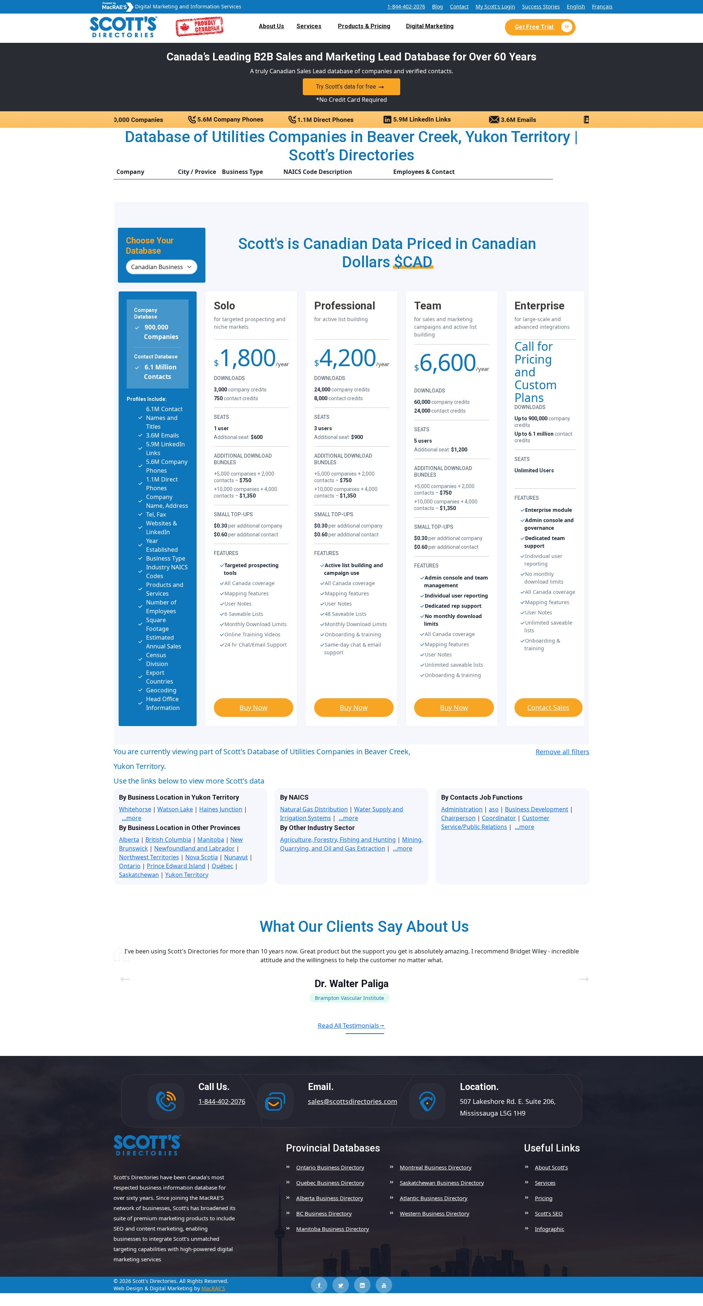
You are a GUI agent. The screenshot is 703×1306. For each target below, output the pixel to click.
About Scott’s (551, 1167)
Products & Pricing (364, 26)
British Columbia (168, 840)
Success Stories (541, 6)
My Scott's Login (495, 6)
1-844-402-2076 (406, 6)
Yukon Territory (186, 875)
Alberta (129, 840)
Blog (437, 6)
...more (131, 818)
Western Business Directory (434, 1213)
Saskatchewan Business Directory (442, 1182)
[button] (581, 975)
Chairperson (458, 818)
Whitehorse (135, 809)
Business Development (536, 809)
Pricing (544, 1198)
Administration (462, 809)
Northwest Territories (149, 857)
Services (309, 26)
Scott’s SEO (549, 1213)
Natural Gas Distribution (314, 809)
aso (494, 809)
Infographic (549, 1228)
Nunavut (236, 857)
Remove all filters (562, 751)
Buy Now (253, 707)
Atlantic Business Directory (434, 1198)
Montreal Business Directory (436, 1167)
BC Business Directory (324, 1213)
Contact (459, 6)
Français (602, 6)
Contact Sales (548, 707)
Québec (222, 866)
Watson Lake (175, 809)
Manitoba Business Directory (332, 1228)
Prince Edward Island (176, 866)
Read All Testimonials (348, 1025)
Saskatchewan (139, 875)
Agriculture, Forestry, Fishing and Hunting (338, 840)
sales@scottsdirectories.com (352, 1101)
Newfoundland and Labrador (194, 848)
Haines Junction (220, 809)
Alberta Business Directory (329, 1198)
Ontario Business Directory (330, 1167)
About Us (271, 26)
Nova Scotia (201, 857)
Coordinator (499, 818)
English (576, 6)
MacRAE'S (213, 1288)
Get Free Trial (535, 26)
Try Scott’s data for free (346, 86)
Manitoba (210, 840)
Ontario (130, 866)
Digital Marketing (430, 26)
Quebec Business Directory (330, 1182)
